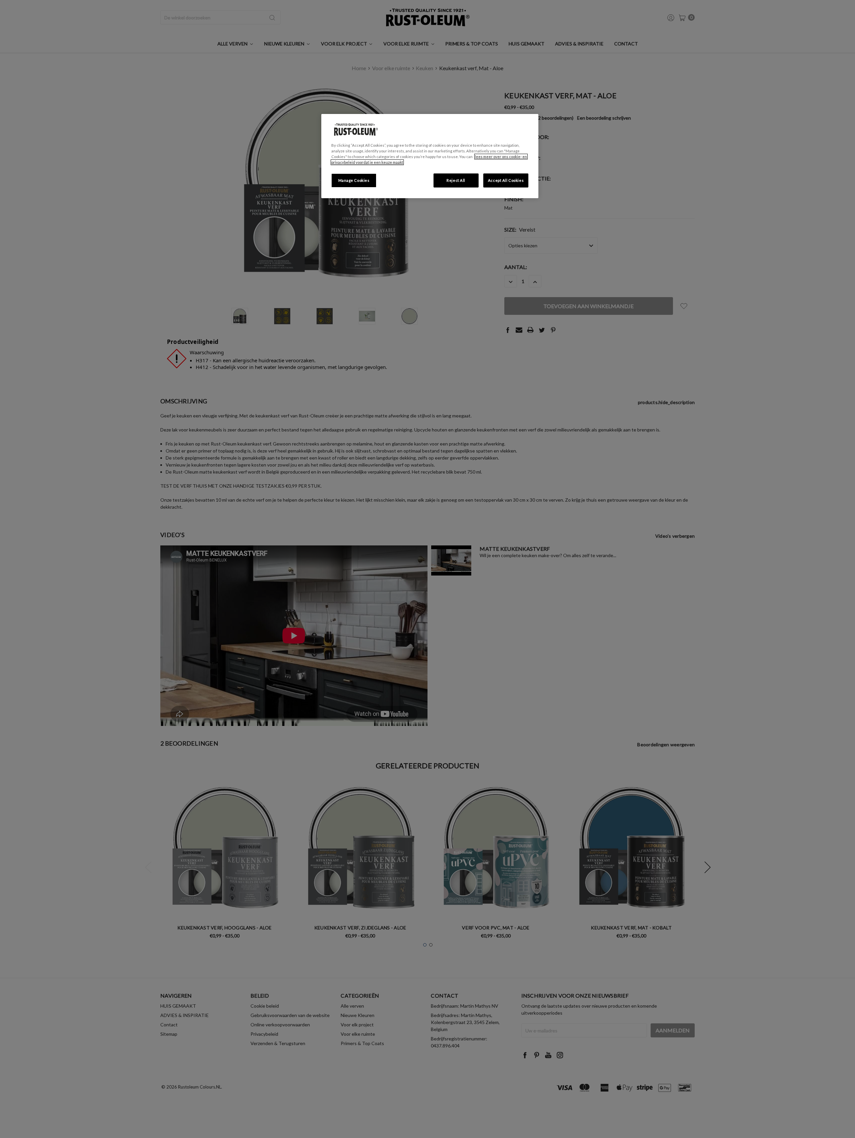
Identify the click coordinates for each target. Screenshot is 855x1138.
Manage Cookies (354, 180)
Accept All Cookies (506, 180)
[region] (429, 156)
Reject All (456, 180)
